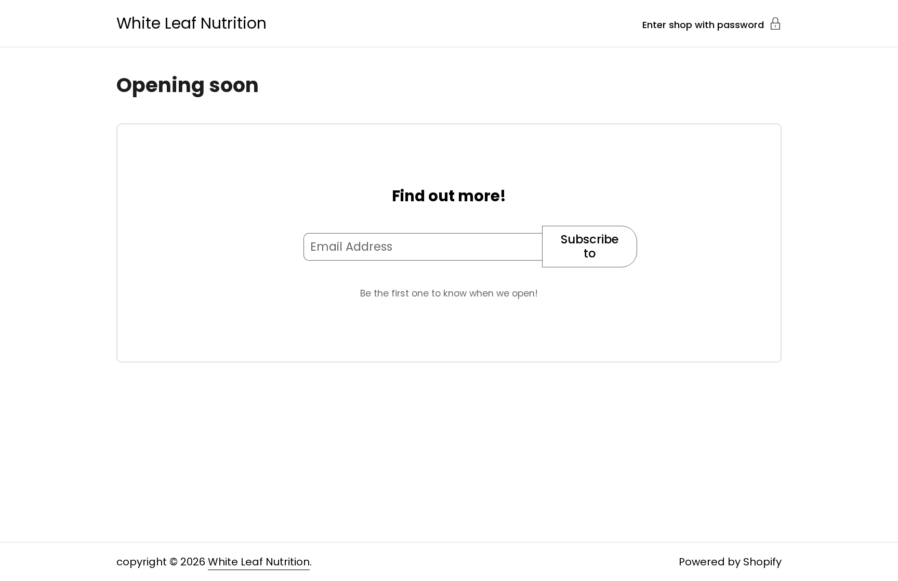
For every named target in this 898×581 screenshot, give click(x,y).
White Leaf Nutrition (191, 23)
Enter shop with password (703, 24)
